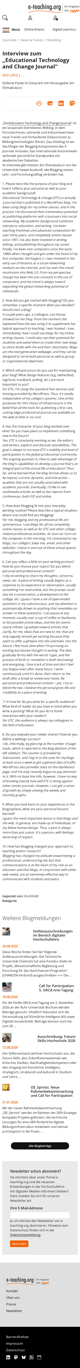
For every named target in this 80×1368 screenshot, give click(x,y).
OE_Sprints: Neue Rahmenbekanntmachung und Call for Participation (52, 1091)
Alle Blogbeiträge (40, 1146)
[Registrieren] (55, 17)
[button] (7, 30)
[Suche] (5, 17)
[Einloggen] (30, 17)
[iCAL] (39, 1357)
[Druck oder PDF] (38, 103)
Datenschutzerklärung (25, 1235)
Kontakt (12, 1291)
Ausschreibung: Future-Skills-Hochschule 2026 (56, 1038)
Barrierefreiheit (17, 1337)
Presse (11, 1304)
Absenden (19, 1244)
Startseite (9, 40)
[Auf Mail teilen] (50, 103)
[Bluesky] (24, 1357)
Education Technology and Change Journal (40, 123)
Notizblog (54, 40)
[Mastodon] (16, 1357)
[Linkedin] (8, 1357)
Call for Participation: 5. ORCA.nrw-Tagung (56, 987)
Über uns (13, 1297)
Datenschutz (15, 1350)
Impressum (14, 1343)
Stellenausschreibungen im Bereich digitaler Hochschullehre (53, 935)
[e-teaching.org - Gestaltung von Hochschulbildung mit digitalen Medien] (54, 6)
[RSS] (32, 1357)
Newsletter (14, 1311)
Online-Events (34, 29)
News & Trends (32, 40)
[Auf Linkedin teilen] (61, 103)
